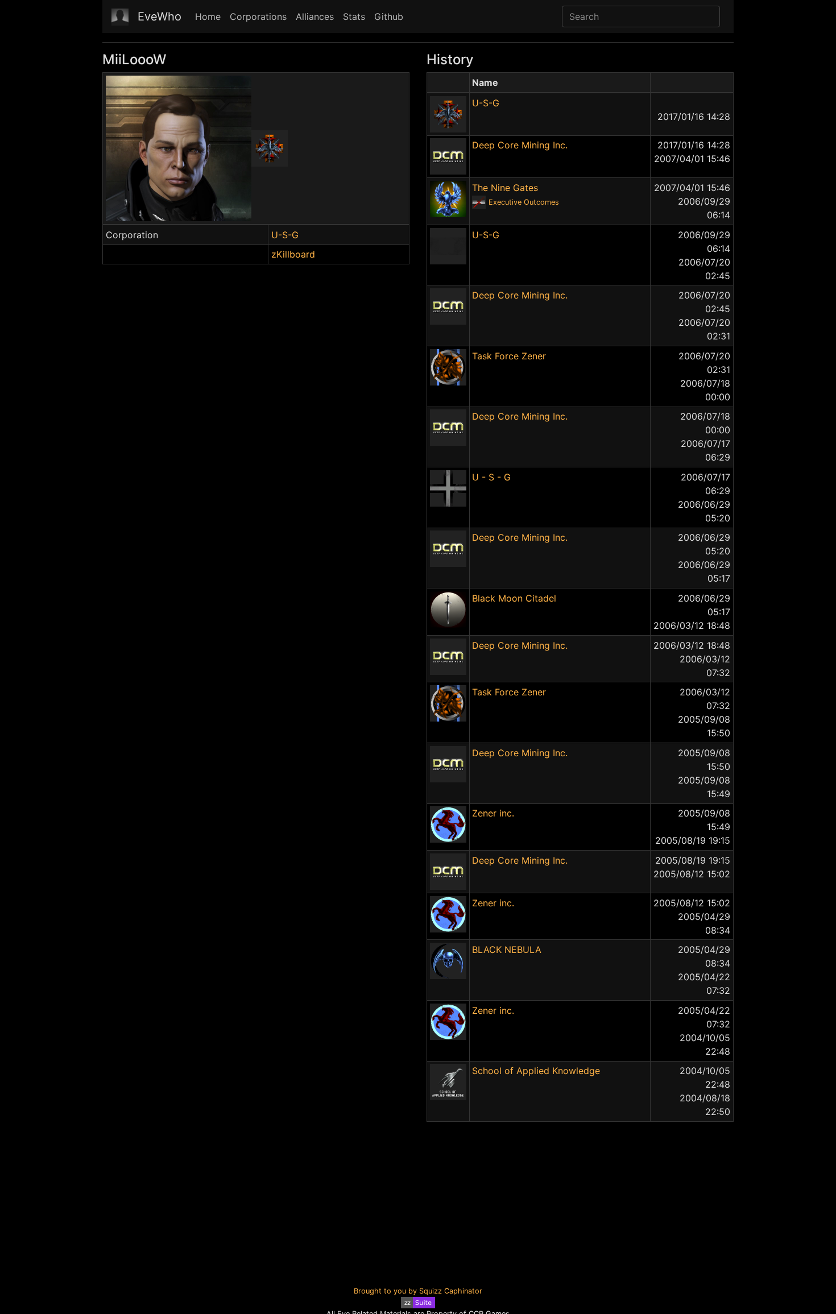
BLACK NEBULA (506, 949)
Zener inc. (493, 813)
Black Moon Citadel (514, 598)
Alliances (315, 16)
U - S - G (491, 477)
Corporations (258, 16)
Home (208, 16)
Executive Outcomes (524, 202)
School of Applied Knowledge (536, 1070)
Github (388, 16)
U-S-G (285, 235)
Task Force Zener (509, 356)
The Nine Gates (505, 187)
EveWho (159, 16)
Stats (354, 16)
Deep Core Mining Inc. (520, 145)
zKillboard (293, 254)
